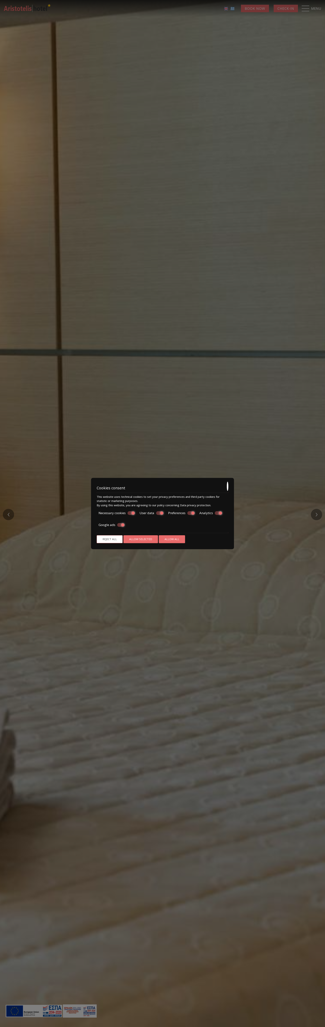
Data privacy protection (195, 505)
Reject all (110, 539)
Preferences (176, 513)
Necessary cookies (112, 513)
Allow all (172, 539)
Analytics (206, 513)
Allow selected (140, 539)
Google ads (107, 525)
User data (147, 513)
